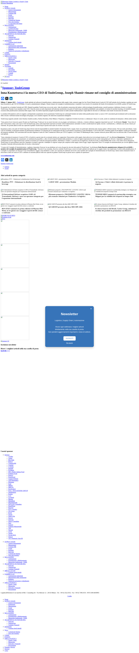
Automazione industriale (15, 46)
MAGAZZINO (9, 25)
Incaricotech (12, 489)
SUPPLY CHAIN (10, 8)
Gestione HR (12, 13)
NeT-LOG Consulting (15, 504)
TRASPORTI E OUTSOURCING (15, 34)
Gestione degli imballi (14, 42)
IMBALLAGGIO (10, 571)
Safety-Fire (11, 516)
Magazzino (11, 59)
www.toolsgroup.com (7, 155)
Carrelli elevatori (13, 28)
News (6, 630)
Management (12, 11)
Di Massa (11, 470)
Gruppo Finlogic (13, 479)
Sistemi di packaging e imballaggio (18, 51)
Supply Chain (12, 58)
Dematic (10, 468)
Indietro (7, 167)
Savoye (10, 518)
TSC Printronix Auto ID (15, 538)
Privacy (10, 75)
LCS (9, 496)
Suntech (10, 525)
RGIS (10, 513)
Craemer (10, 465)
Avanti (7, 168)
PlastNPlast (11, 506)
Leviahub (11, 497)
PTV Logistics (12, 509)
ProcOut (10, 508)
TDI (9, 528)
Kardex (10, 494)
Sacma (10, 514)
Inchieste (11, 17)
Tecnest (10, 530)
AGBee (10, 456)
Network (11, 35)
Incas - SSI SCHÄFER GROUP (18, 490)
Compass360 (12, 463)
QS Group (11, 511)
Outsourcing (12, 37)
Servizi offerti (12, 71)
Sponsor (7, 64)
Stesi (9, 523)
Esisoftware (11, 477)
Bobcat (10, 461)
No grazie (69, 343)
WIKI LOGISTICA (11, 56)
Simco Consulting (13, 521)
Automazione (12, 27)
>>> (5, 351)
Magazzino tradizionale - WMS (17, 30)
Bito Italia (11, 460)
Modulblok (11, 501)
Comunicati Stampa (14, 20)
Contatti (10, 73)
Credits (69, 596)
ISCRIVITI (69, 338)
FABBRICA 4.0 (9, 44)
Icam (9, 484)
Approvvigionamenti (14, 10)
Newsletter (11, 69)
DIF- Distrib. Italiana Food (16, 472)
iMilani (10, 485)
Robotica (11, 49)
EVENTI (7, 54)
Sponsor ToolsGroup (7, 163)
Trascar (10, 537)
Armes (10, 458)
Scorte (10, 15)
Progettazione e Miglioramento (17, 32)
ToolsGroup (20, 102)
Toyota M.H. (12, 535)
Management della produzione (17, 47)
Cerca (6, 650)
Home (6, 6)
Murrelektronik (12, 502)
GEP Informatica (13, 480)
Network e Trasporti (14, 61)
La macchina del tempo (15, 23)
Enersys (10, 475)
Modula (10, 499)
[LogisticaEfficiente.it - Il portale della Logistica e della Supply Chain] (14, 1)
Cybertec (11, 467)
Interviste (11, 18)
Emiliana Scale (12, 473)
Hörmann (11, 482)
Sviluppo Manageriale (14, 526)
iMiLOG (11, 487)
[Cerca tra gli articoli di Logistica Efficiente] (7, 76)
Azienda (10, 68)
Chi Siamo (8, 66)
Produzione (11, 604)
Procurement (12, 63)
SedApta (11, 520)
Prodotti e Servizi (10, 647)
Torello (10, 533)
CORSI (7, 52)
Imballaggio (8, 40)
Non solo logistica (13, 22)
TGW (10, 531)
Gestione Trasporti (13, 39)
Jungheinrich (12, 492)
